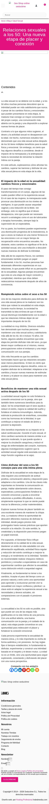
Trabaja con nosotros (10, 736)
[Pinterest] (24, 670)
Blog (9, 21)
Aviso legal (6, 712)
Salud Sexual (17, 21)
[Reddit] (28, 670)
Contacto (5, 746)
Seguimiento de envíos (11, 739)
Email (3, 763)
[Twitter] (16, 670)
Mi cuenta (5, 729)
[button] (3, 6)
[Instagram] (5, 693)
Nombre (4, 759)
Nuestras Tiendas (8, 733)
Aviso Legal (21, 771)
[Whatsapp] (32, 670)
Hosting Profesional (24, 800)
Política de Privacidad (10, 716)
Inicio (3, 21)
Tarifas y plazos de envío (11, 709)
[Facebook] (12, 670)
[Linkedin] (20, 670)
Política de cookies (9, 719)
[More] (37, 670)
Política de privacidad (35, 771)
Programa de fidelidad (10, 743)
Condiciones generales (11, 706)
